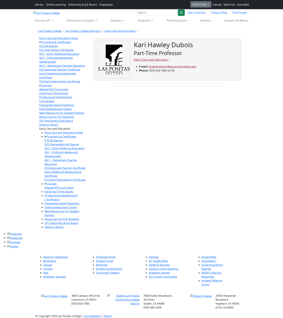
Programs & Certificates (56, 42)
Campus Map (219, 12)
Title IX (107, 316)
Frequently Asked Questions (56, 105)
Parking (153, 257)
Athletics (205, 20)
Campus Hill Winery (236, 20)
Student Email (104, 261)
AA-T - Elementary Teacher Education (62, 66)
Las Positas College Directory (83, 31)
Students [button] (116, 20)
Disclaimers (208, 261)
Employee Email (105, 257)
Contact (48, 269)
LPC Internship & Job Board (56, 121)
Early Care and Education (120, 31)
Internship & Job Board (82, 4)
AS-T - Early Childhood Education (59, 54)
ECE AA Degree (48, 46)
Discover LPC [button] (43, 20)
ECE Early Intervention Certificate (59, 81)
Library (39, 4)
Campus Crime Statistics (164, 269)
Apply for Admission (55, 257)
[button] (40, 42)
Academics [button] (144, 20)
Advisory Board (48, 125)
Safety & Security (159, 265)
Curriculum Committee (163, 276)
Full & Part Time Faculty (53, 93)
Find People (240, 12)
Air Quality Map (158, 261)
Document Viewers (108, 273)
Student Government (109, 269)
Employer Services (54, 276)
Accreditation (92, 316)
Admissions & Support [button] (81, 20)
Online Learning (56, 4)
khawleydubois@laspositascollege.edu (172, 66)
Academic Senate (159, 273)
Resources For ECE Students (56, 117)
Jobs (45, 273)
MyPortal (229, 4)
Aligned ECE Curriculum (53, 89)
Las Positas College (50, 31)
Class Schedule (196, 12)
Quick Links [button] (199, 4)
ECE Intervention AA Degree (56, 50)
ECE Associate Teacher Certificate (59, 69)
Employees (106, 4)
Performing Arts (177, 20)
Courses (46, 85)
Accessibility (208, 257)
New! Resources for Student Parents (61, 113)
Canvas (217, 4)
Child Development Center (55, 109)
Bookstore (49, 261)
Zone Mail (242, 4)
